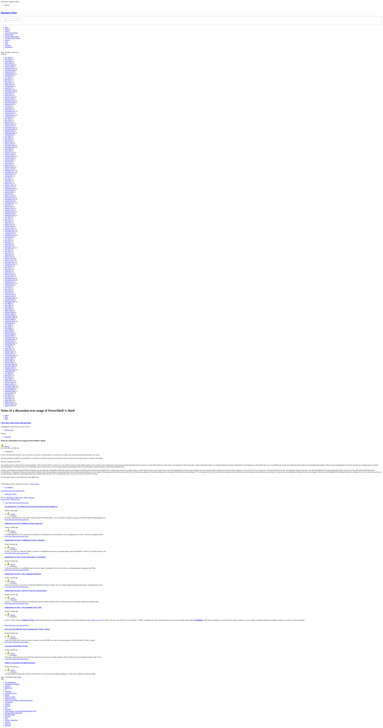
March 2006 (8, 361)
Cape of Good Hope (11, 33)
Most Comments (29, 497)
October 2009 (9, 300)
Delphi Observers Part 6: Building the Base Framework (23, 523)
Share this (8, 437)
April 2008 (8, 330)
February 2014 (9, 226)
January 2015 (9, 210)
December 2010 (10, 278)
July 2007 (8, 346)
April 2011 (8, 271)
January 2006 (9, 362)
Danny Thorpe (34, 484)
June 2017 (8, 179)
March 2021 (8, 122)
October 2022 (9, 104)
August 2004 (9, 393)
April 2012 (8, 255)
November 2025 (10, 70)
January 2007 (9, 353)
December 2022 (10, 100)
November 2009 (10, 298)
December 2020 (10, 127)
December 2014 (10, 212)
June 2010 (8, 289)
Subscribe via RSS (11, 494)
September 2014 (10, 215)
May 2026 (8, 59)
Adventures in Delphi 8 (12, 684)
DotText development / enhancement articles (19, 700)
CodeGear (8, 691)
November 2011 (10, 264)
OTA (6, 718)
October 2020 (9, 131)
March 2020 (8, 142)
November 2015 (10, 199)
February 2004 (9, 404)
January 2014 (9, 228)
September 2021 (10, 115)
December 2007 (10, 337)
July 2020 (8, 136)
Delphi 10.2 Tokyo (28, 620)
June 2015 (8, 204)
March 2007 (8, 350)
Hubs (6, 27)
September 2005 (10, 370)
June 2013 (8, 240)
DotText (7, 29)
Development (9, 34)
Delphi (7, 695)
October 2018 (9, 158)
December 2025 (10, 68)
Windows (8, 725)
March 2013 (8, 246)
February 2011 (9, 274)
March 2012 (8, 257)
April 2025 (8, 83)
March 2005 (8, 380)
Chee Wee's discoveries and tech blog (16, 423)
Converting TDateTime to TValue (16, 646)
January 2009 (9, 314)
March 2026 (8, 63)
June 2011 (8, 267)
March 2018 (8, 165)
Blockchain (8, 688)
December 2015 (10, 197)
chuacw (7, 31)
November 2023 (10, 91)
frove (6, 42)
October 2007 (9, 341)
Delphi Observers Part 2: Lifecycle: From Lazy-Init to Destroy (26, 590)
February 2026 (9, 65)
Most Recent (10, 497)
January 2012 (9, 260)
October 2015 (9, 201)
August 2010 (9, 285)
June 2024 (8, 88)
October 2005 (9, 368)
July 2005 (8, 373)
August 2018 (9, 160)
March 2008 (8, 332)
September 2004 (10, 391)
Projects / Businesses (11, 720)
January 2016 (9, 196)
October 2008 (9, 319)
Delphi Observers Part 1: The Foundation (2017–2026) (23, 607)
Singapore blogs (9, 12)
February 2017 (9, 185)
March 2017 (8, 183)
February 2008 (9, 334)
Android (7, 686)
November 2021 (10, 111)
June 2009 (8, 305)
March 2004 (8, 402)
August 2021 (9, 117)
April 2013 (8, 244)
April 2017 (8, 181)
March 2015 (8, 206)
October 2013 (9, 233)
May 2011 (8, 269)
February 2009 (9, 312)
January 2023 (9, 99)
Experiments (9, 702)
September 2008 (10, 321)
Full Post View (15, 499)
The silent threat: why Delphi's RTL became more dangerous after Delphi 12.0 (31, 506)
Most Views (19, 497)
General (7, 704)
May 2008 (8, 328)
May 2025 (8, 81)
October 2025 (9, 72)
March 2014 (8, 224)
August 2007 (9, 344)
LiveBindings (198, 620)
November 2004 (10, 387)
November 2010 (10, 280)
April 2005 (8, 378)
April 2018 (8, 163)
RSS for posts (9, 430)
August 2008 (9, 323)
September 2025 (10, 74)
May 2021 (8, 120)
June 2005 (8, 375)
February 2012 (9, 258)
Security (7, 722)
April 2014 (8, 222)
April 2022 (8, 108)
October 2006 (9, 357)
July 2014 (8, 217)
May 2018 (8, 161)
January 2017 (9, 187)
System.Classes (95, 620)
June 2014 (8, 219)
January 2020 (9, 144)
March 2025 (8, 84)
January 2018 (9, 169)
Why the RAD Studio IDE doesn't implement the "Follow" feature (27, 629)
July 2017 (8, 178)
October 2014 (9, 213)
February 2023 (9, 97)
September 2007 (10, 343)
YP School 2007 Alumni (12, 38)
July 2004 (8, 395)
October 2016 (9, 190)
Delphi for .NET (10, 697)
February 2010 (9, 294)
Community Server (11, 693)
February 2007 (9, 352)
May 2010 (8, 291)
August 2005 (9, 371)
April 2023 (8, 93)
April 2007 (8, 348)
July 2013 (8, 239)
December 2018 (10, 156)
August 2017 (9, 176)
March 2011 (8, 273)
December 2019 (10, 145)
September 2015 (10, 203)
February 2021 (9, 124)
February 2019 (9, 152)
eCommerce (8, 47)
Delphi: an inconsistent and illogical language (20, 663)
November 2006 (10, 355)
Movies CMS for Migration (13, 713)
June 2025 (8, 79)
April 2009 (8, 309)
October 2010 (9, 282)
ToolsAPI (8, 724)
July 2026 (8, 57)
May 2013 (8, 242)
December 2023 (10, 90)
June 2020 (8, 138)
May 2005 (8, 377)
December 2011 (10, 262)
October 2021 (9, 113)
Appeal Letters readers (12, 36)
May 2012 (8, 253)
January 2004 (9, 405)
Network (7, 716)
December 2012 (10, 248)
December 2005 (10, 364)
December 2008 (10, 316)
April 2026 (8, 61)
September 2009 (10, 301)
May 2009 (8, 307)
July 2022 (8, 106)
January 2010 (9, 296)
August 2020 (9, 135)
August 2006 (9, 359)
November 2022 (10, 102)
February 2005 (9, 382)
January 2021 (9, 126)
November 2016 (10, 188)
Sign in (7, 5)
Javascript (8, 709)
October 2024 (9, 86)
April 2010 (8, 292)
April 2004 (8, 400)
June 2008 (8, 326)
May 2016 (8, 194)
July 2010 (8, 287)
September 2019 (10, 147)
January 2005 (9, 384)
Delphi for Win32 (10, 698)
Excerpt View (5, 499)
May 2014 (8, 221)
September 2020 (10, 133)
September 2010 (10, 283)
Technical (8, 45)
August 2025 (9, 75)
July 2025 (8, 77)
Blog (6, 417)
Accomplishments (10, 682)
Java (6, 707)
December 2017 (10, 170)
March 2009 (8, 310)
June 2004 (8, 396)
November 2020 (10, 129)
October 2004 (9, 389)
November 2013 (10, 231)
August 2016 (9, 192)
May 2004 (8, 398)
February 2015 (9, 208)
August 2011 (9, 265)
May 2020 (8, 140)
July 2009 (8, 303)
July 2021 (8, 118)
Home (7, 415)
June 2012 (8, 251)
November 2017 (10, 172)
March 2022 (8, 109)
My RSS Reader (10, 715)
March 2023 (8, 95)
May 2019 (8, 149)
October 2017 (9, 174)
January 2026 (9, 66)
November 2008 (10, 318)
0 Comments (9, 487)
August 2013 (9, 237)
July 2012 (8, 249)
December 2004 (10, 386)
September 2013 (10, 235)
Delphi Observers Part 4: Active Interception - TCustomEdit (25, 557)
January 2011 (9, 276)
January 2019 (9, 154)
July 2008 (8, 325)
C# (6, 689)
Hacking (7, 706)
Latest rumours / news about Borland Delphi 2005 (20, 711)
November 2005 (10, 366)
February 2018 (9, 167)
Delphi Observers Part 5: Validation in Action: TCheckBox (25, 540)
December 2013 (10, 230)
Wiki (6, 419)
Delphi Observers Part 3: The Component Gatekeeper (23, 574)
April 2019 (8, 151)
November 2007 (10, 339)
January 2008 (9, 335)
